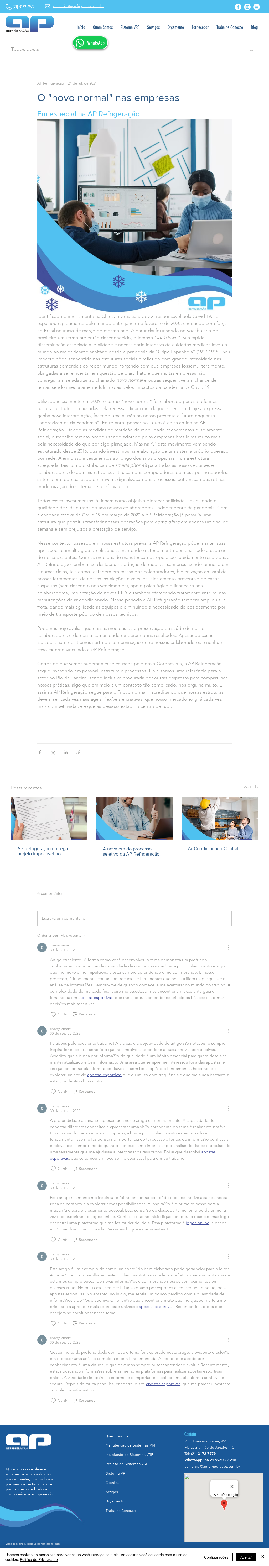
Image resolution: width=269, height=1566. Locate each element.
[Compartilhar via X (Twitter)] (52, 752)
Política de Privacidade (39, 1559)
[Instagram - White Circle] (247, 7)
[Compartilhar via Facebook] (39, 752)
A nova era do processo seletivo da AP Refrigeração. (132, 851)
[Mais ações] (228, 947)
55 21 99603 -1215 (220, 1460)
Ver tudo (251, 787)
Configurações (216, 1557)
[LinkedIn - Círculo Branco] (256, 7)
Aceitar (246, 1557)
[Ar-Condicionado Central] (220, 818)
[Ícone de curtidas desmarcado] (53, 1014)
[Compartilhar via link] (78, 752)
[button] (153, 27)
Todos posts (25, 49)
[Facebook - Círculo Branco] (238, 7)
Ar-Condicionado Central (213, 848)
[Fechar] (263, 1557)
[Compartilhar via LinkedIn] (65, 752)
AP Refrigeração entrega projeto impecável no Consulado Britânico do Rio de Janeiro (48, 851)
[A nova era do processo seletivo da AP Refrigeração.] (134, 818)
